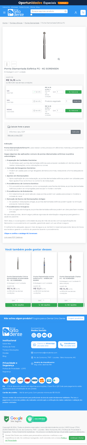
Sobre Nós (6, 7)
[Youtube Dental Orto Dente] (44, 335)
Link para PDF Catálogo (13, 237)
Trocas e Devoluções (11, 350)
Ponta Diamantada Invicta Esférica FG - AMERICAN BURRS (43, 278)
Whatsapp (14, 7)
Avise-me (77, 101)
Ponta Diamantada (32, 23)
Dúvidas (5, 353)
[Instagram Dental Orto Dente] (39, 335)
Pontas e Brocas (16, 23)
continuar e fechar (77, 438)
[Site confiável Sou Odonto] (36, 419)
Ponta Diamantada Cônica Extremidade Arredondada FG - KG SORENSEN (17, 278)
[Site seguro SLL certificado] (13, 419)
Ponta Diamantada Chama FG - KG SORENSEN (70, 277)
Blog (37, 7)
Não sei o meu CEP (15, 135)
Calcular (75, 132)
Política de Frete (9, 347)
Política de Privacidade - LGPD (14, 369)
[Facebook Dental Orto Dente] (49, 335)
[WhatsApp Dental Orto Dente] (33, 335)
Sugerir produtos (75, 318)
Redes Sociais (24, 7)
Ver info (38, 92)
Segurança (7, 372)
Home (5, 23)
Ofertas (32, 7)
